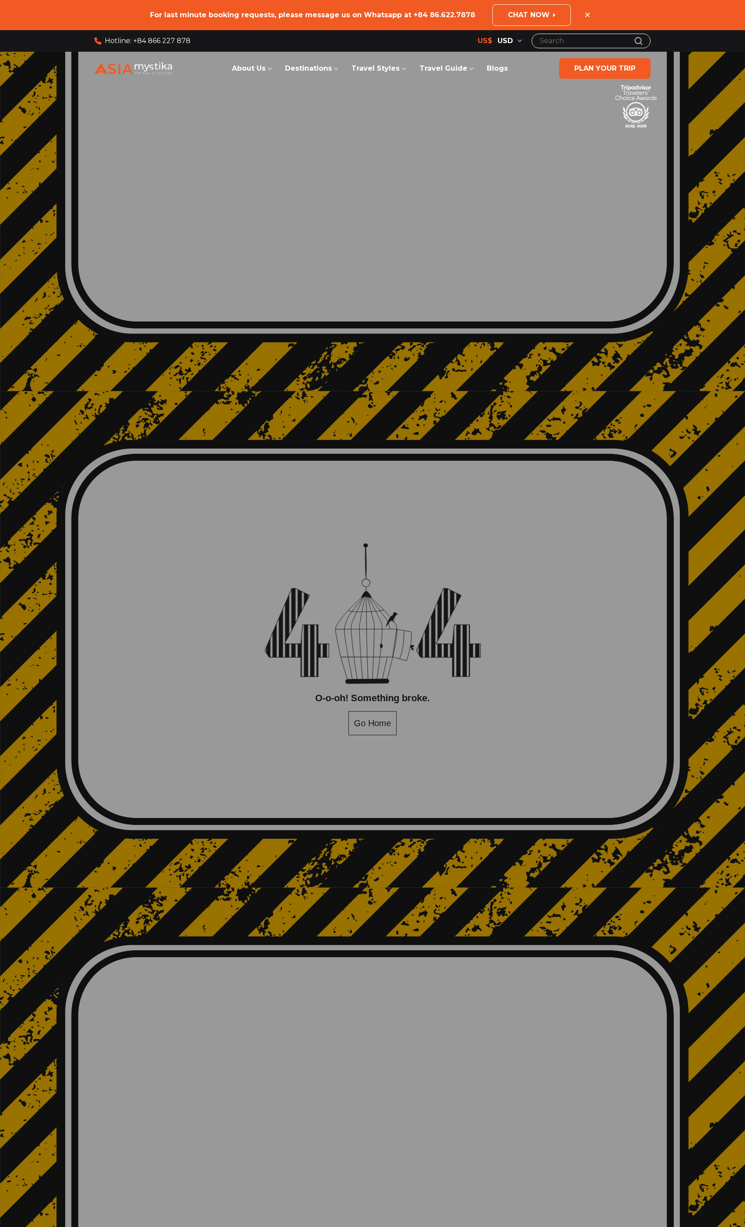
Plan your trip (604, 68)
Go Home (372, 723)
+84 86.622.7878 (444, 15)
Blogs (497, 68)
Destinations (308, 68)
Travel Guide (443, 68)
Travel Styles (376, 68)
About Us (249, 68)
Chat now (529, 15)
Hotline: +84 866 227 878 (148, 41)
